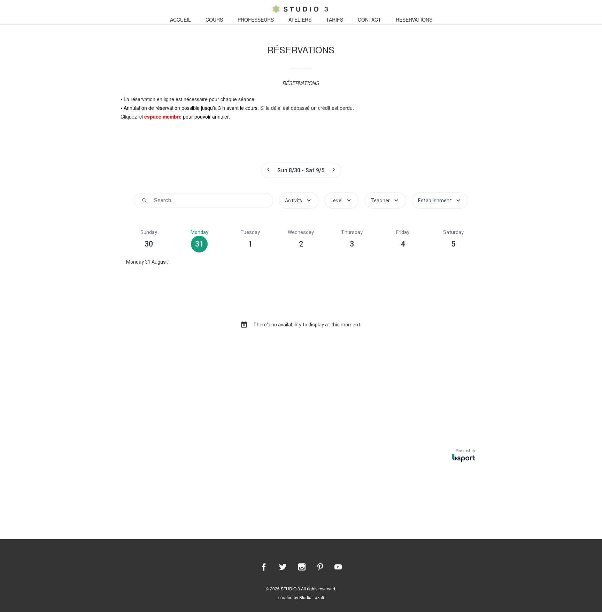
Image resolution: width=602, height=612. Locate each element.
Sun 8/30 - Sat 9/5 (300, 170)
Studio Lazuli (311, 597)
